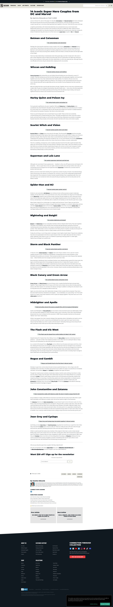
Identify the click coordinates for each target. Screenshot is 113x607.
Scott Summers (52, 425)
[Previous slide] (43, 1)
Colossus (66, 381)
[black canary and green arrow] (56, 279)
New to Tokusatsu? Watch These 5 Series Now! (40, 498)
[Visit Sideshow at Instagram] (81, 548)
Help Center (55, 552)
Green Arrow (33, 283)
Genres (22, 567)
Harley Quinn (70, 106)
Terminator (55, 569)
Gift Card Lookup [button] (39, 554)
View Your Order (39, 550)
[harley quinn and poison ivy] (56, 102)
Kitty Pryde (54, 381)
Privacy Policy (31, 589)
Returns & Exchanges (39, 545)
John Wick (55, 567)
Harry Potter (55, 563)
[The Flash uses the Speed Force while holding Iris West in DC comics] (56, 334)
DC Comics (59, 20)
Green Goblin (57, 205)
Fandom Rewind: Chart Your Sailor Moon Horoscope (41, 499)
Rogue (44, 370)
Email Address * (44, 461)
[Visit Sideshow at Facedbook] (70, 548)
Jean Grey (43, 425)
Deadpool (37, 571)
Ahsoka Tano (38, 573)
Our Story (23, 545)
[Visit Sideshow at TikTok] (87, 548)
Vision (41, 133)
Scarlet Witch (34, 133)
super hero (62, 31)
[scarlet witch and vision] (57, 129)
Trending (13, 5)
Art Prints (25, 5)
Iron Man (37, 569)
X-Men (38, 376)
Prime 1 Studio (55, 577)
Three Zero (55, 575)
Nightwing (39, 223)
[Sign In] (109, 6)
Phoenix (68, 436)
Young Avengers (34, 75)
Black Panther (43, 252)
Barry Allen (62, 338)
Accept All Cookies (105, 604)
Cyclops (37, 436)
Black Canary (43, 283)
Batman (74, 46)
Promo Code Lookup (39, 552)
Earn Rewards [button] (55, 545)
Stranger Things (56, 565)
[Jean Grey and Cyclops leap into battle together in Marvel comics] (56, 421)
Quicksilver (79, 138)
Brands (22, 563)
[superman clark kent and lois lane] (56, 160)
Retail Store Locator (56, 550)
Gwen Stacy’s (39, 205)
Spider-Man (40, 5)
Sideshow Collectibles (57, 573)
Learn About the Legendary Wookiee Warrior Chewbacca (42, 501)
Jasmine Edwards (39, 18)
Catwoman (67, 46)
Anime (22, 575)
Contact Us (54, 554)
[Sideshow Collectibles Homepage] (5, 5)
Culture (32, 5)
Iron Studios (55, 579)
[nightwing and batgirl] (56, 220)
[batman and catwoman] (56, 42)
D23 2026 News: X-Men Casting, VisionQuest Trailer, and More (43, 502)
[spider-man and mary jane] (56, 189)
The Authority (47, 310)
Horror (22, 579)
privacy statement (37, 595)
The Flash (49, 344)
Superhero (37, 577)
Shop (19, 5)
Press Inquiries (23, 552)
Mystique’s (33, 381)
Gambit (51, 370)
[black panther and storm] (56, 249)
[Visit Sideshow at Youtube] (76, 548)
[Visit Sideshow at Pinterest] (84, 548)
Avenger (69, 133)
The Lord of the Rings (39, 579)
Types (22, 571)
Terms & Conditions (45, 589)
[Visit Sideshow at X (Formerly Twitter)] (73, 549)
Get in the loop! (79, 556)
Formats (22, 569)
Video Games (23, 577)
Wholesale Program (24, 550)
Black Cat (36, 196)
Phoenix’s (45, 265)
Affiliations (23, 573)
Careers (22, 554)
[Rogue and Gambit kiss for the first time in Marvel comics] (56, 363)
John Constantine (48, 402)
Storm (51, 252)
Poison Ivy (62, 106)
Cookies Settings (38, 589)
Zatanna (34, 402)
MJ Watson (47, 193)
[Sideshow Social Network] (79, 548)
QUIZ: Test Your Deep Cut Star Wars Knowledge (40, 496)
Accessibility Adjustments (64, 589)
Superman (61, 167)
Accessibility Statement (54, 589)
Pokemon (55, 571)
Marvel (77, 31)
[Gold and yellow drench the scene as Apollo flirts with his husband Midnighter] (56, 307)
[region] (89, 600)
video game (33, 296)
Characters (23, 565)
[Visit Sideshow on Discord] (90, 548)
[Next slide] (69, 1)
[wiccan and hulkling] (56, 71)
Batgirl (32, 223)
